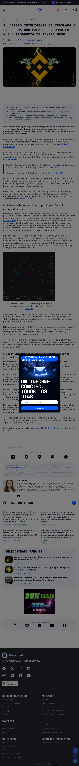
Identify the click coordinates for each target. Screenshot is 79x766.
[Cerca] (58, 356)
